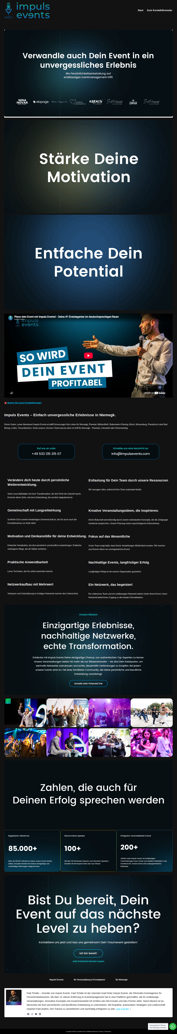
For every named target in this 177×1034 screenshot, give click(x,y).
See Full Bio (122, 1009)
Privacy (101, 1031)
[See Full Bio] (130, 1009)
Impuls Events (56, 980)
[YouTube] (36, 1014)
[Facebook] (28, 1014)
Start (140, 10)
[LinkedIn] (39, 1014)
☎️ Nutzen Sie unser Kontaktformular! (22, 403)
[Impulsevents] (27, 10)
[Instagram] (32, 1014)
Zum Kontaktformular (159, 10)
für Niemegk (122, 980)
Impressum (108, 1031)
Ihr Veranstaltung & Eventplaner (89, 980)
